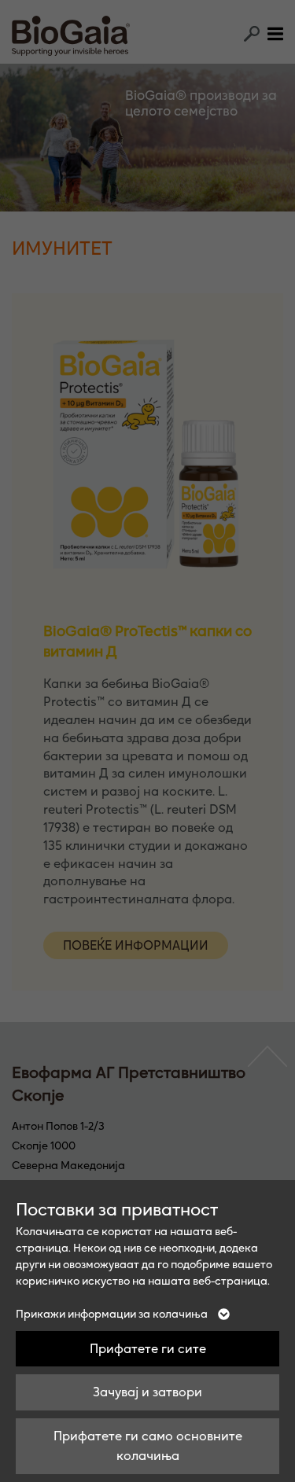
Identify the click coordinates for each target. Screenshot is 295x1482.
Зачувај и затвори (147, 1391)
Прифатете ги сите (148, 1348)
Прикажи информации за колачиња (113, 1314)
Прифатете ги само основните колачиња (147, 1446)
